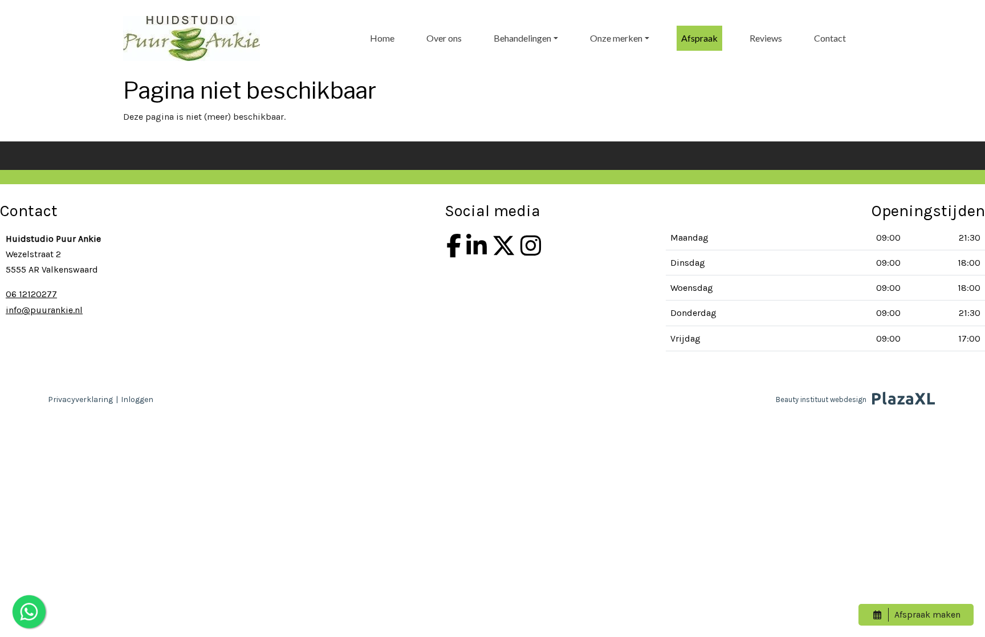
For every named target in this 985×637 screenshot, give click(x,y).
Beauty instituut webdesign (821, 399)
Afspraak (699, 38)
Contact (830, 38)
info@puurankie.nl (44, 310)
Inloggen (137, 399)
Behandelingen (522, 38)
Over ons (444, 38)
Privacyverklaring (80, 399)
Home (382, 38)
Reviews (766, 38)
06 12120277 (31, 294)
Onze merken (616, 38)
